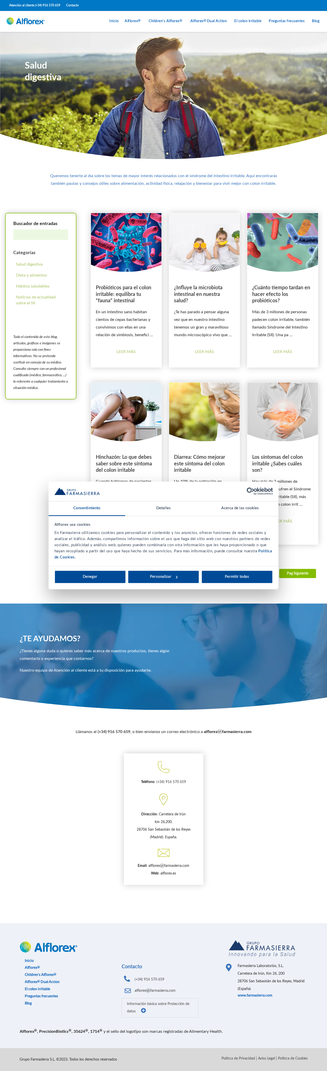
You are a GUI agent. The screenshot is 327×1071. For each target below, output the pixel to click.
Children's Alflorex (164, 21)
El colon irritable (247, 21)
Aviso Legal (266, 1058)
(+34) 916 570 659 (47, 5)
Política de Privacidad (238, 1058)
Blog (315, 21)
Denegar (90, 577)
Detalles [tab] (163, 508)
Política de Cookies (293, 1058)
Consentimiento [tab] (86, 508)
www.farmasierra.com (255, 995)
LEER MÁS (126, 352)
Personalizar (160, 577)
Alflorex (131, 21)
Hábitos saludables (33, 286)
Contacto (72, 5)
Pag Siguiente (297, 573)
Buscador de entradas (35, 223)
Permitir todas (237, 577)
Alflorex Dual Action (208, 21)
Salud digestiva (29, 264)
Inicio (114, 21)
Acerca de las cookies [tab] (240, 508)
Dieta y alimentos (31, 275)
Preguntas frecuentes (287, 21)
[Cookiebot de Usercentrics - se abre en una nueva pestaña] (250, 491)
